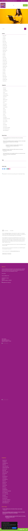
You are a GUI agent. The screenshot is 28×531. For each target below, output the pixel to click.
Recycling (4, 115)
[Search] (25, 29)
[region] (9, 526)
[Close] (16, 522)
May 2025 (4, 54)
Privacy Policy (4, 273)
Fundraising (4, 105)
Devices (4, 98)
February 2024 (5, 76)
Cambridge (4, 89)
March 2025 (4, 57)
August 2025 (4, 51)
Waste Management (5, 130)
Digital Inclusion (5, 99)
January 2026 (4, 44)
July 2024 (4, 69)
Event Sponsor (4, 476)
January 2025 (4, 60)
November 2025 (5, 47)
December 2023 (5, 79)
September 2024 (5, 66)
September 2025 (5, 50)
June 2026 (4, 38)
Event (4, 102)
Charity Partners (5, 93)
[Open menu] (13, 5)
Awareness (3, 460)
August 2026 (4, 35)
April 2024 (4, 73)
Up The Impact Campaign (6, 127)
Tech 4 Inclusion (5, 121)
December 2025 (5, 45)
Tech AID (3, 495)
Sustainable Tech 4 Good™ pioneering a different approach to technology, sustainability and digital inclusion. (14, 145)
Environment (4, 101)
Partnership (9, 253)
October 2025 (4, 48)
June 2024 (4, 70)
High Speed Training (8, 233)
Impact (4, 108)
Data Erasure (5, 96)
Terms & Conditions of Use (5, 275)
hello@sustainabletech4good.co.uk (15, 251)
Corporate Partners (5, 95)
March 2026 (4, 41)
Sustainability (5, 117)
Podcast (4, 114)
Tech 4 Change (5, 120)
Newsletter (3, 482)
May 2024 (4, 72)
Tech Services (4, 498)
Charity (4, 92)
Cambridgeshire (4, 463)
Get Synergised (4, 479)
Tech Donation (5, 124)
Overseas (4, 111)
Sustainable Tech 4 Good (6, 118)
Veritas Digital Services (5, 501)
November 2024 (5, 63)
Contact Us (25, 5)
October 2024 (4, 64)
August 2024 (4, 67)
